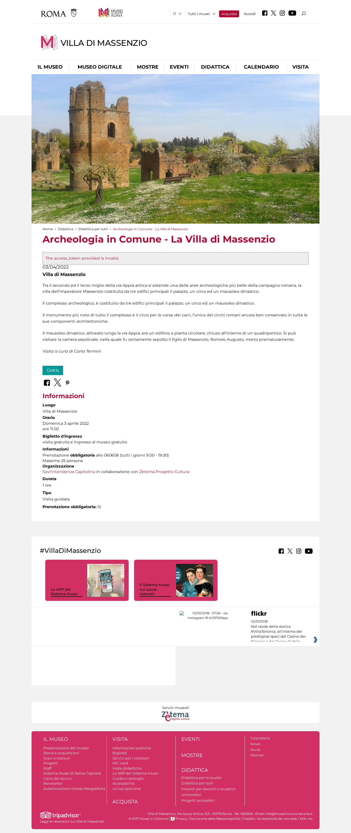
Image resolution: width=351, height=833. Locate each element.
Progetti (50, 763)
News (255, 744)
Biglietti (119, 753)
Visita (300, 67)
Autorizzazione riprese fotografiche (74, 788)
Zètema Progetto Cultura (164, 471)
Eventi (179, 67)
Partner (257, 755)
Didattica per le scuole (201, 777)
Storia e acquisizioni (61, 753)
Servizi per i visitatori (130, 758)
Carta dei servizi (57, 778)
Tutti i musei (199, 14)
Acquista (229, 14)
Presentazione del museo (66, 748)
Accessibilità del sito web (277, 819)
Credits (248, 819)
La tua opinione (126, 788)
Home (48, 229)
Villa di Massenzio (104, 43)
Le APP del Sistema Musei (64, 591)
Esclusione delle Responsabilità (215, 819)
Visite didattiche (127, 768)
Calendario (261, 67)
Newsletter (53, 783)
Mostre (147, 67)
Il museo (50, 67)
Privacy (181, 819)
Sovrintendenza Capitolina (69, 471)
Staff (47, 768)
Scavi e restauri (56, 758)
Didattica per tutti (93, 229)
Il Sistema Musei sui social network (155, 589)
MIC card (120, 763)
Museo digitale (100, 67)
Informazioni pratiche (131, 748)
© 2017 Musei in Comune (148, 819)
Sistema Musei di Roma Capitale (72, 773)
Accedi (250, 14)
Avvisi (255, 749)
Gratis (53, 370)
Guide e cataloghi (128, 778)
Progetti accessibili (198, 800)
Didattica (215, 67)
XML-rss (306, 819)
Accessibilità (123, 783)
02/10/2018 (278, 632)
